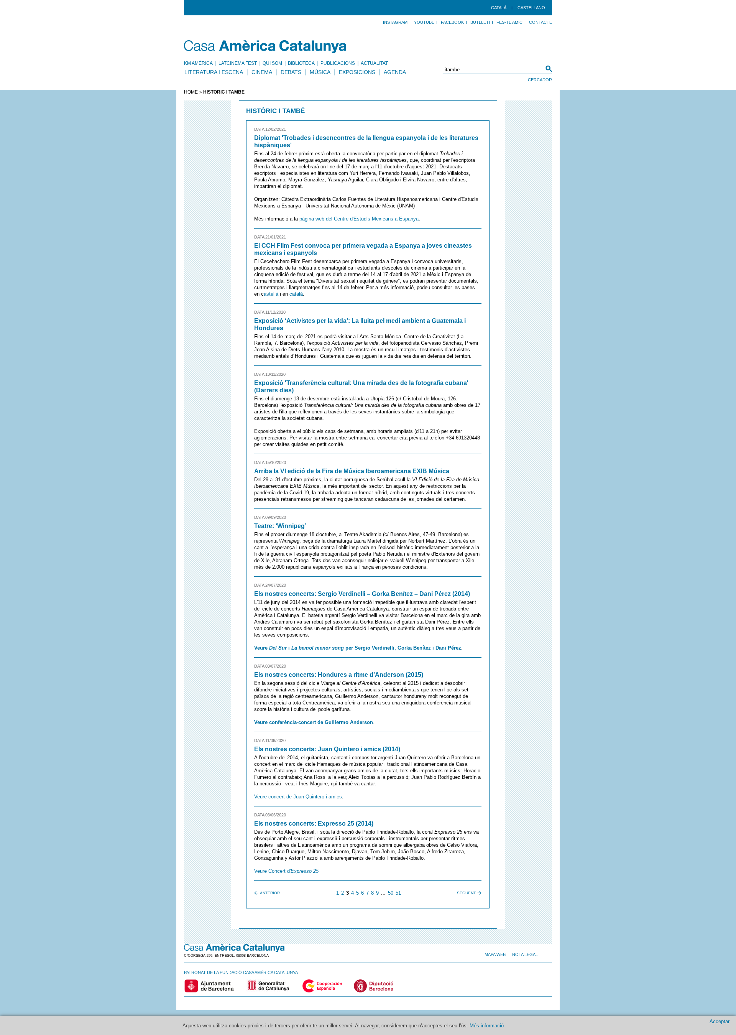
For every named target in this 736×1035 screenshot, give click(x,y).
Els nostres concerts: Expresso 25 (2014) (313, 823)
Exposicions (357, 72)
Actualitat (374, 63)
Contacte (540, 22)
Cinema (261, 72)
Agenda (395, 72)
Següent (466, 893)
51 (398, 893)
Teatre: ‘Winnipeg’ (280, 526)
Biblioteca (301, 63)
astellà (271, 294)
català (296, 294)
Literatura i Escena (213, 72)
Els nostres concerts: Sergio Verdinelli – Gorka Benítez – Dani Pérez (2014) (362, 594)
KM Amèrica (198, 63)
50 (390, 893)
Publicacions (337, 63)
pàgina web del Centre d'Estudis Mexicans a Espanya (359, 219)
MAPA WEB (495, 954)
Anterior (270, 893)
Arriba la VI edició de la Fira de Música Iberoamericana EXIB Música (351, 471)
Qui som (272, 63)
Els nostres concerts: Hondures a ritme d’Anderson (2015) (338, 674)
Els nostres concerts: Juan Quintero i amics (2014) (327, 749)
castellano (531, 7)
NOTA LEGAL (525, 954)
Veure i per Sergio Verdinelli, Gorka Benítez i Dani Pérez (357, 648)
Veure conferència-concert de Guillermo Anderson (313, 722)
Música (320, 72)
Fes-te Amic (509, 22)
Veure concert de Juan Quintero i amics (298, 797)
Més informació (487, 1025)
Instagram (395, 22)
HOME (191, 92)
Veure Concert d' (286, 871)
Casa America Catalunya (265, 46)
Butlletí (480, 22)
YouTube (424, 22)
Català (498, 7)
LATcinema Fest (238, 63)
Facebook (452, 22)
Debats (291, 72)
